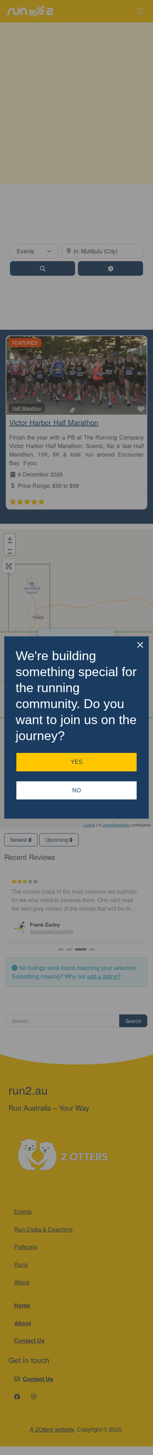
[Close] (140, 644)
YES (77, 762)
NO (76, 790)
